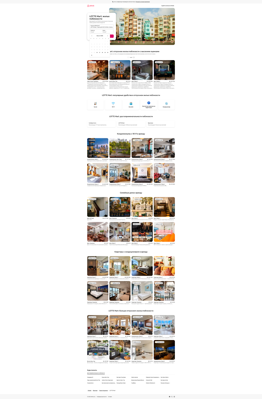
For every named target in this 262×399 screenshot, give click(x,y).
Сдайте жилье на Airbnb (167, 5)
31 (91, 55)
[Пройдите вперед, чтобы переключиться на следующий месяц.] (107, 35)
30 (107, 52)
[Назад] (128, 57)
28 (102, 52)
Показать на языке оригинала (143, 1)
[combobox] (102, 27)
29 (105, 52)
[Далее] (134, 57)
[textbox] (95, 32)
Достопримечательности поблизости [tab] (96, 373)
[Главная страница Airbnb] (90, 6)
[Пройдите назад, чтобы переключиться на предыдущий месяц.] (91, 35)
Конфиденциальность (102, 396)
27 (99, 52)
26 (97, 52)
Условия (110, 396)
